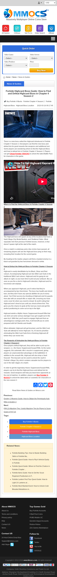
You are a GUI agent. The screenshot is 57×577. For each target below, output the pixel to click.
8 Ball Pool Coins (36, 514)
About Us (5, 511)
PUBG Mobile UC (36, 518)
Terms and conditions (10, 514)
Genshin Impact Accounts (39, 521)
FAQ (3, 521)
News (14, 77)
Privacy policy (7, 518)
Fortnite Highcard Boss (30, 432)
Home (8, 77)
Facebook (38, 538)
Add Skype (6, 544)
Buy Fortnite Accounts (38, 511)
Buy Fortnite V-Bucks (14, 101)
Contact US (6, 524)
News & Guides (27, 390)
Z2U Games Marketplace (39, 528)
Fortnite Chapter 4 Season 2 (34, 101)
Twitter (36, 542)
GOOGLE (37, 551)
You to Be (38, 546)
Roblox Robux (35, 524)
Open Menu (53, 38)
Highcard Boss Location (25, 106)
